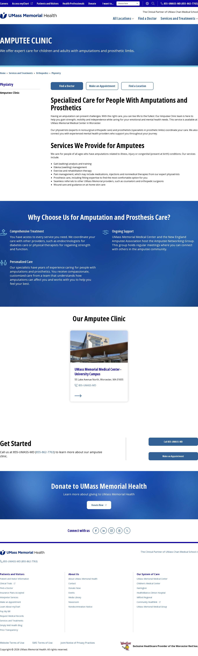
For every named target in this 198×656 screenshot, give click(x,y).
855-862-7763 (45, 452)
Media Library (74, 597)
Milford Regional (144, 597)
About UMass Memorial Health (82, 578)
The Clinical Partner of (169, 551)
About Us (73, 574)
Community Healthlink (147, 601)
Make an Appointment (102, 86)
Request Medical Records (12, 616)
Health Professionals (73, 3)
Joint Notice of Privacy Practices (78, 642)
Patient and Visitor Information (14, 578)
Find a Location (137, 86)
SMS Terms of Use (42, 642)
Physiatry (56, 73)
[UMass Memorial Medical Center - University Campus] (99, 395)
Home (3, 73)
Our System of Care (148, 574)
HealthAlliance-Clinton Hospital (151, 592)
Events (71, 592)
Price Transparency (9, 630)
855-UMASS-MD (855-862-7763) (181, 3)
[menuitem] (20, 92)
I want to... (107, 3)
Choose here (123, 3)
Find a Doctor (147, 18)
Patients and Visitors (48, 3)
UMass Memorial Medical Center (152, 578)
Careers (4, 3)
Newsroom (73, 602)
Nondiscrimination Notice (80, 606)
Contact (72, 583)
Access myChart (22, 4)
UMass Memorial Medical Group (152, 606)
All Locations (122, 18)
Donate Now (101, 505)
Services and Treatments (178, 18)
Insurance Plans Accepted (12, 592)
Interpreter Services (9, 597)
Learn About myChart (10, 606)
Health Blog (11, 625)
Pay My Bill (5, 611)
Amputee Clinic (9, 92)
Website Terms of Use (12, 642)
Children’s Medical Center (148, 583)
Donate (92, 3)
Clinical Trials (7, 583)
